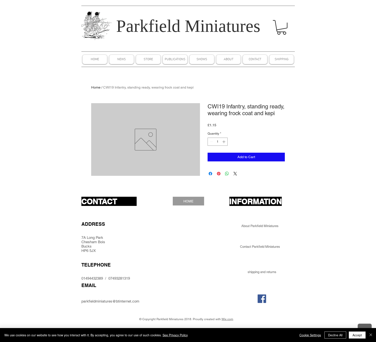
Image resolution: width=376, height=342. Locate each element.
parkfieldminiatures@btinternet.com (110, 301)
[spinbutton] (218, 141)
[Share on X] (235, 173)
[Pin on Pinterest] (218, 173)
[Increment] (224, 141)
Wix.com (227, 319)
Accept (357, 335)
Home (96, 87)
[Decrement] (211, 141)
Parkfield (148, 26)
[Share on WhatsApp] (227, 173)
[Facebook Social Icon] (262, 298)
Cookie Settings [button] (310, 335)
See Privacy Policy (175, 335)
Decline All (335, 335)
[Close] (370, 335)
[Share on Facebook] (210, 173)
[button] (281, 27)
